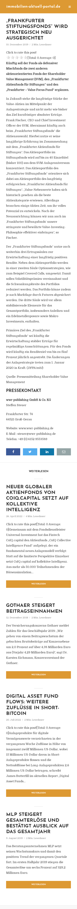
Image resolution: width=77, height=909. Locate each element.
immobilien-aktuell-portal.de (33, 7)
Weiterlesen (38, 584)
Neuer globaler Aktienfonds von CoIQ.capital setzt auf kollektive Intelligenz (37, 499)
